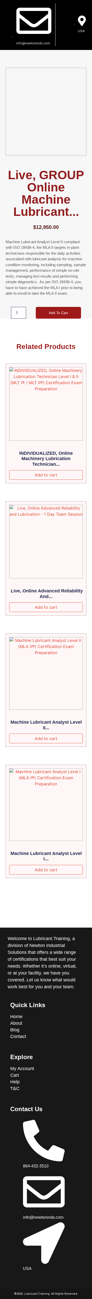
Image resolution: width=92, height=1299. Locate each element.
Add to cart (58, 313)
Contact (18, 1036)
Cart (14, 1075)
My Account (22, 1068)
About (17, 1023)
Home (17, 1016)
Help (15, 1081)
